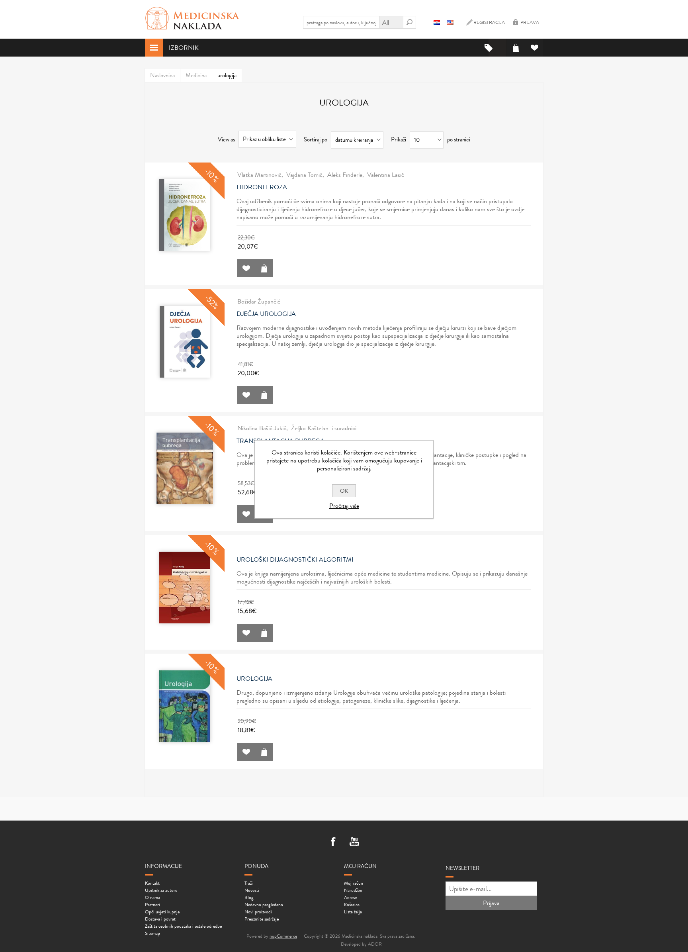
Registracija (489, 22)
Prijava (529, 22)
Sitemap (152, 933)
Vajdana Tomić (304, 174)
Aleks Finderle (344, 174)
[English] (450, 22)
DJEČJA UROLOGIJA (266, 314)
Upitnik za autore (161, 890)
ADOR (375, 944)
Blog (249, 897)
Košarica (352, 904)
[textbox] (341, 22)
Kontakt (152, 883)
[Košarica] (516, 48)
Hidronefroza (261, 187)
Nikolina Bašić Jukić (261, 428)
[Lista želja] (534, 48)
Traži (248, 883)
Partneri (152, 904)
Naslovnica (162, 75)
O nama (152, 897)
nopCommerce (283, 936)
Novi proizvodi (258, 911)
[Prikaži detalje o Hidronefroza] (185, 215)
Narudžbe (353, 890)
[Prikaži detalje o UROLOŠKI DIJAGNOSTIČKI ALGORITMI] (185, 587)
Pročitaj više (344, 505)
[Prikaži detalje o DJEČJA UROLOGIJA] (185, 341)
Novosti (251, 890)
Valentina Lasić (385, 174)
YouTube (354, 842)
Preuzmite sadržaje (261, 919)
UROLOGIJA (254, 679)
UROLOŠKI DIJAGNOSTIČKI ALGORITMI (295, 560)
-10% (211, 175)
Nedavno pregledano (263, 904)
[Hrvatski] (436, 22)
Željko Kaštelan (309, 428)
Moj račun (353, 883)
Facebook (334, 842)
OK (344, 491)
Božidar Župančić (258, 301)
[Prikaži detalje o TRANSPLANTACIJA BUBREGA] (185, 468)
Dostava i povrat (160, 919)
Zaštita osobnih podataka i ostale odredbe (183, 926)
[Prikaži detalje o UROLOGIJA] (185, 706)
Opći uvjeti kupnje (162, 911)
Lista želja (353, 911)
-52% (212, 302)
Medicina (196, 75)
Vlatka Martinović (259, 174)
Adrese (350, 897)
